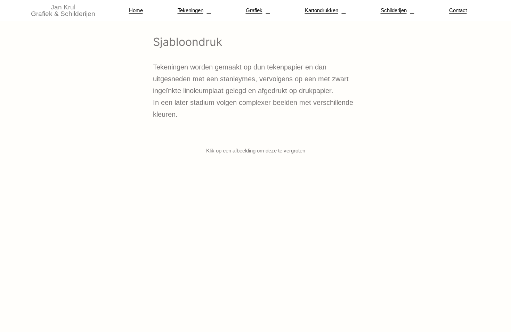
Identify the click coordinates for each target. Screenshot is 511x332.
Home (136, 10)
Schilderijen (394, 10)
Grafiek (254, 10)
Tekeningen (190, 10)
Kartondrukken (321, 10)
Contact (458, 10)
